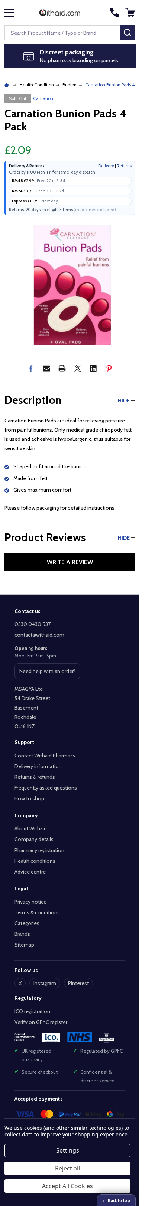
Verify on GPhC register (40, 1022)
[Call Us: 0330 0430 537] (114, 12)
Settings (67, 1150)
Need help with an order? (47, 673)
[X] (77, 368)
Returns (124, 165)
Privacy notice (30, 901)
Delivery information (38, 766)
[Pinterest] (109, 368)
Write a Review (70, 562)
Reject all (67, 1168)
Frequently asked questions (45, 787)
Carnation (43, 98)
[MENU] (9, 12)
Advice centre (30, 871)
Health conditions (34, 861)
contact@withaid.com (39, 635)
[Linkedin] (93, 368)
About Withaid (30, 828)
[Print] (62, 368)
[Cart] (130, 12)
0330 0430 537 (32, 624)
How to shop (29, 798)
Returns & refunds (34, 777)
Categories (26, 923)
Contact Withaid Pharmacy (44, 755)
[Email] (46, 368)
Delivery (106, 165)
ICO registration (32, 1011)
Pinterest (78, 983)
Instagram (44, 983)
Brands (22, 934)
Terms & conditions (37, 912)
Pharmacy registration (39, 850)
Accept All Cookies (67, 1186)
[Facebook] (31, 368)
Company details (34, 839)
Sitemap (24, 944)
